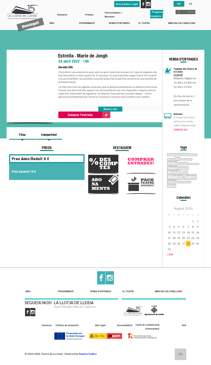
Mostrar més (110, 109)
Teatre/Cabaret (184, 182)
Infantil (183, 168)
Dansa (172, 163)
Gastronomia (194, 164)
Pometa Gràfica (88, 353)
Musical (173, 172)
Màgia (184, 172)
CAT (179, 3)
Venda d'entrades (119, 23)
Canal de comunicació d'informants (147, 326)
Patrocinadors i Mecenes (113, 14)
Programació (87, 23)
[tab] (22, 135)
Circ (177, 159)
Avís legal (100, 325)
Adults (194, 155)
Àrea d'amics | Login (127, 4)
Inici (51, 23)
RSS (184, 325)
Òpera (172, 186)
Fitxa (22, 134)
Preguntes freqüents (156, 14)
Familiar (183, 163)
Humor (172, 168)
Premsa (89, 14)
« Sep (170, 254)
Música (175, 177)
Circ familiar (187, 159)
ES (190, 3)
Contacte (62, 14)
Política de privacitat (67, 325)
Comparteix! (49, 134)
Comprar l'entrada (80, 115)
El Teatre (144, 23)
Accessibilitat (124, 325)
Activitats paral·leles (179, 154)
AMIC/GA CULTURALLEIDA (181, 23)
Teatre (190, 177)
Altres (170, 159)
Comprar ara (180, 129)
